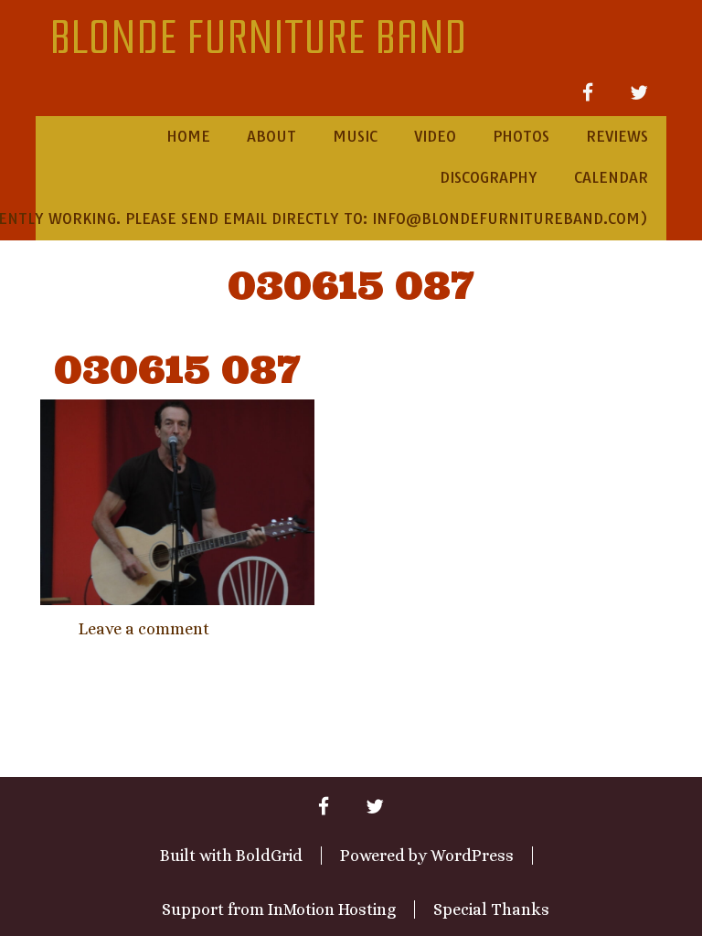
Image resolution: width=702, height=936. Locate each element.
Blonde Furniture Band (258, 38)
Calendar (611, 177)
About (271, 136)
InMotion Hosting (332, 909)
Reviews (617, 136)
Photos (521, 136)
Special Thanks (491, 909)
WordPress (472, 855)
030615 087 (351, 285)
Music (355, 136)
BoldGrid (269, 855)
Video (435, 136)
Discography (488, 177)
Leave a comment (144, 629)
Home (188, 136)
